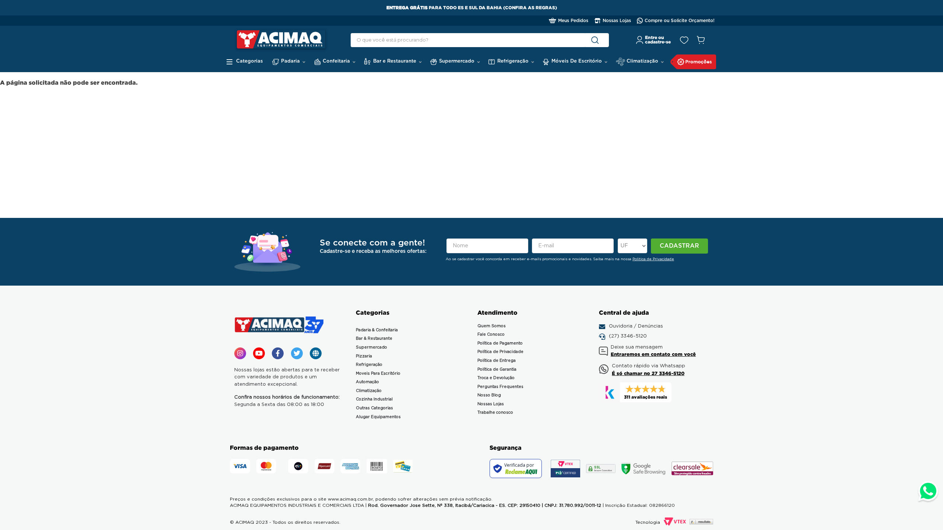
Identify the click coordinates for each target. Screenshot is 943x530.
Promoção (693, 61)
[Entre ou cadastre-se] (654, 40)
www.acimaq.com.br (350, 499)
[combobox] (480, 40)
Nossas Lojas (617, 20)
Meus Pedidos (573, 20)
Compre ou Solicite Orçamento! (680, 20)
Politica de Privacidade (653, 259)
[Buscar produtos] (596, 40)
